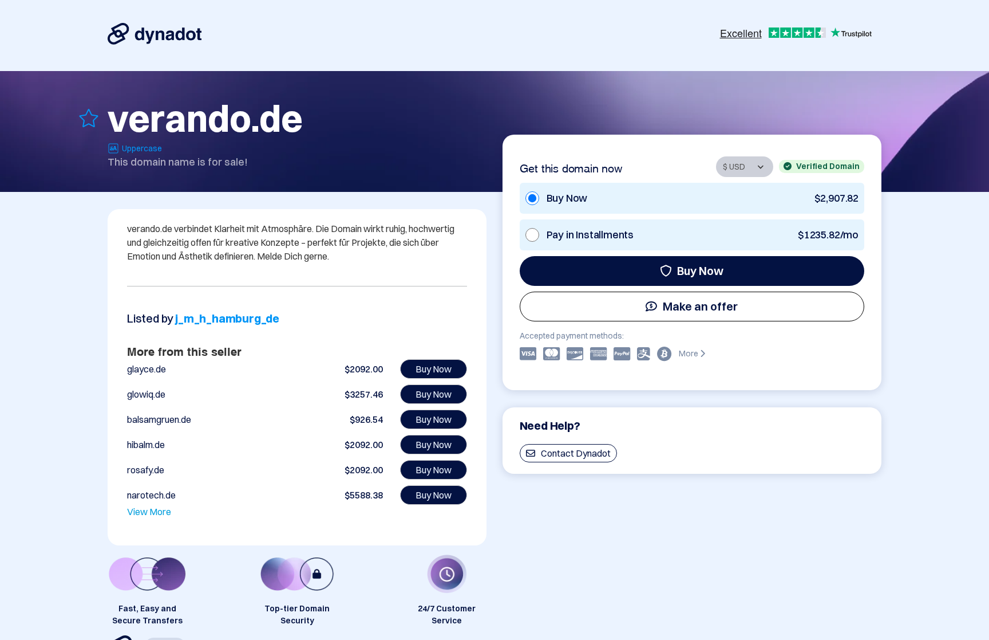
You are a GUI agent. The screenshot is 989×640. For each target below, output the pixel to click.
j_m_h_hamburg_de (227, 318)
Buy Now (700, 271)
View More (149, 511)
